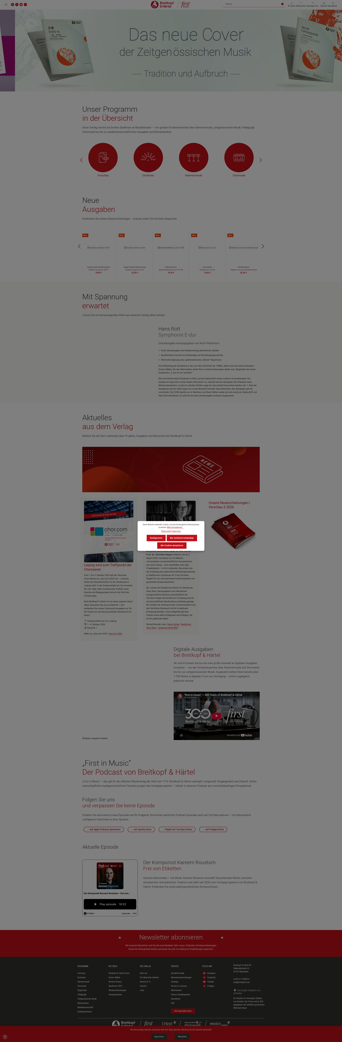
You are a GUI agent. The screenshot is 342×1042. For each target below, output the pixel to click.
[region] (171, 50)
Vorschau (81, 973)
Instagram (211, 973)
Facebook (211, 977)
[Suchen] (282, 4)
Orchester (81, 977)
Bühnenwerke (83, 1003)
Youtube (210, 981)
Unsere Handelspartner (180, 994)
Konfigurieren (156, 538)
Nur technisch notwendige (182, 538)
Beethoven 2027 (115, 986)
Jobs (142, 990)
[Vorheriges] (81, 160)
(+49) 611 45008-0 (241, 979)
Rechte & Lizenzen (179, 986)
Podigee (210, 986)
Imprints (143, 986)
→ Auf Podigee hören (213, 829)
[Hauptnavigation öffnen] (6, 4)
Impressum (176, 531)
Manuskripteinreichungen (181, 977)
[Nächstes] (260, 160)
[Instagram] (12, 4)
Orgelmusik (82, 990)
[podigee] (25, 4)
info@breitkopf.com (241, 982)
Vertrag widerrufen (183, 1011)
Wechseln (182, 1036)
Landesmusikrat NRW (168, 628)
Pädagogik (81, 994)
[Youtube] (21, 4)
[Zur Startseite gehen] (171, 4)
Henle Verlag (173, 624)
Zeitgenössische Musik (87, 999)
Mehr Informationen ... (175, 527)
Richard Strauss (115, 981)
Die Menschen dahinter (149, 977)
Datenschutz (166, 531)
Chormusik (81, 986)
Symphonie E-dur (177, 335)
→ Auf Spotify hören (141, 829)
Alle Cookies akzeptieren (172, 545)
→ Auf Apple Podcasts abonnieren (104, 829)
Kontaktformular (177, 973)
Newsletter (175, 999)
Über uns (143, 973)
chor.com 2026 (115, 633)
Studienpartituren (84, 1011)
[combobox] (251, 4)
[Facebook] (16, 4)
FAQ (172, 1003)
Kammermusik (83, 981)
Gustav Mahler (114, 977)
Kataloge (174, 981)
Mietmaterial (176, 990)
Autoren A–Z (145, 981)
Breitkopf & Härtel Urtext (119, 973)
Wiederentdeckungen (117, 990)
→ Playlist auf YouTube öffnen (177, 829)
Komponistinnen (115, 994)
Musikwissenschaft (85, 1007)
